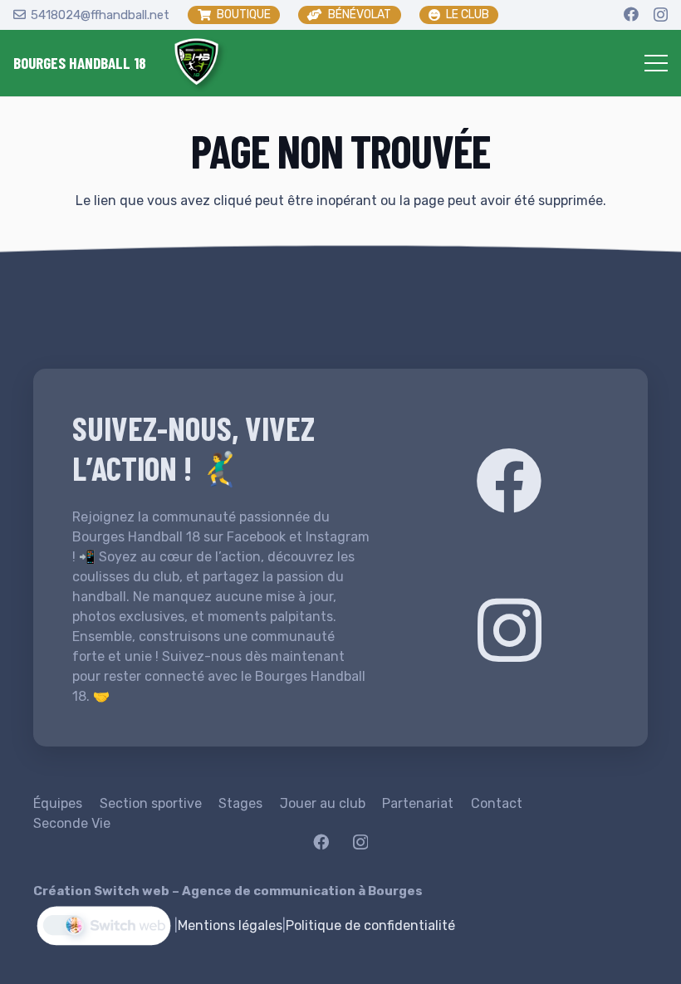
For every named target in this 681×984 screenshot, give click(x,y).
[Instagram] (661, 15)
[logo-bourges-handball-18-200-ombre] (196, 63)
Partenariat (417, 803)
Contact (496, 803)
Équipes (57, 803)
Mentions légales (230, 925)
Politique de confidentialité (370, 925)
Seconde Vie (71, 823)
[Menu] (656, 63)
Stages (240, 803)
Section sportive (151, 803)
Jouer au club (322, 803)
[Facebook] (631, 14)
